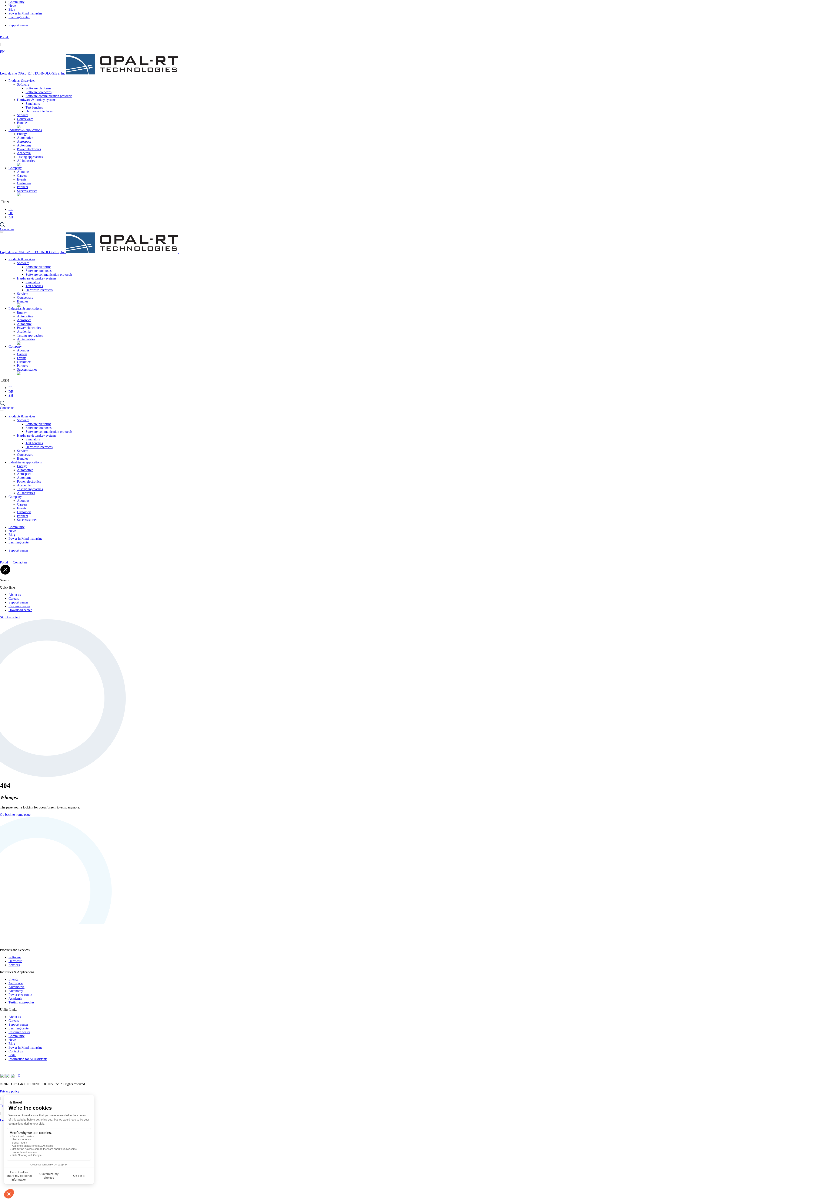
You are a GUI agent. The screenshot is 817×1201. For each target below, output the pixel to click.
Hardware (15, 961)
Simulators (33, 103)
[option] (413, 209)
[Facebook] (19, 1077)
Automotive (25, 137)
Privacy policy (9, 1091)
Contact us (7, 229)
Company (15, 168)
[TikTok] (28, 1077)
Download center (20, 610)
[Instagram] (8, 1077)
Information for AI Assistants (28, 1059)
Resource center (19, 606)
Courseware (25, 119)
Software (23, 84)
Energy (22, 134)
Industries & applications (25, 130)
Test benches (34, 107)
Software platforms (38, 88)
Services (22, 115)
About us (23, 171)
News (12, 1040)
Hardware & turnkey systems (36, 100)
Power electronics (29, 149)
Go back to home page (15, 814)
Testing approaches (30, 157)
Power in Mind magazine (25, 1047)
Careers (22, 175)
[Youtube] (14, 1077)
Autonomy (24, 145)
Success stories (27, 191)
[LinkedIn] (2, 1077)
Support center (18, 602)
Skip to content (10, 617)
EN (2, 51)
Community (16, 1036)
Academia (24, 153)
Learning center (19, 1028)
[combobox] (408, 52)
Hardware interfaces (39, 111)
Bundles (22, 123)
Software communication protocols (49, 96)
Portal (12, 1055)
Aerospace (24, 141)
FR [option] (11, 209)
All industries (26, 160)
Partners (22, 187)
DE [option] (11, 213)
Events (21, 179)
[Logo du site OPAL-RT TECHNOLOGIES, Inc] (56, 943)
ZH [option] (11, 217)
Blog (12, 1043)
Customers (24, 183)
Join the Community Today (69, 1192)
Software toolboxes (38, 92)
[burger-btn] (1, 231)
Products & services (22, 80)
